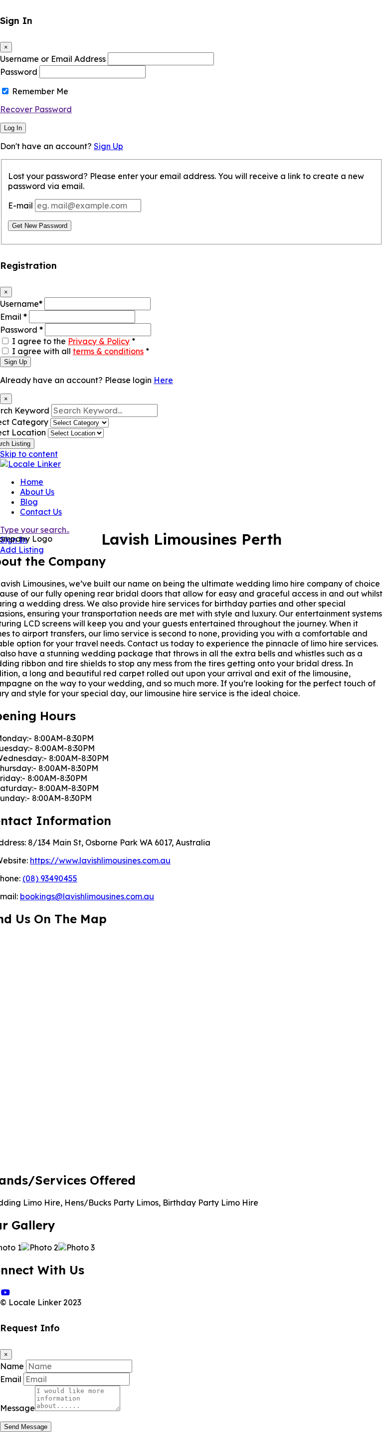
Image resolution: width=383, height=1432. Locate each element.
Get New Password (39, 225)
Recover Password (36, 109)
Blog (29, 502)
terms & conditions (108, 351)
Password (18, 72)
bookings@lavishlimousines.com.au (87, 896)
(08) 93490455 (49, 878)
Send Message (25, 1427)
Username (21, 304)
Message (17, 1408)
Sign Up (108, 146)
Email (13, 317)
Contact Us (41, 512)
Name (12, 1366)
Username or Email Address (53, 59)
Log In (13, 128)
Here (163, 380)
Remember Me (40, 91)
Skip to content (29, 454)
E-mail (20, 205)
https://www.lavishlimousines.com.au (100, 860)
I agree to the (73, 341)
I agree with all (80, 351)
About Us (37, 492)
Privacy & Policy (99, 341)
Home (31, 482)
